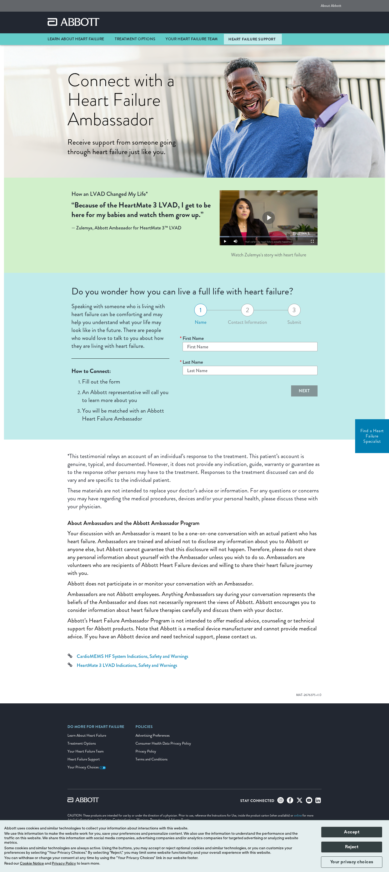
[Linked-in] (318, 801)
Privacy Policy (145, 751)
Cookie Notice (32, 863)
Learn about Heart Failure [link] (76, 38)
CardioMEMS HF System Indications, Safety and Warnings (132, 656)
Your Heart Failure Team (85, 751)
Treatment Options (81, 743)
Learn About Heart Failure (86, 735)
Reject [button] (351, 847)
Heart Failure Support (83, 759)
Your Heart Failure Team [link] (192, 38)
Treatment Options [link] (135, 38)
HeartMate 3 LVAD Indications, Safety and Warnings (127, 665)
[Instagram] (280, 801)
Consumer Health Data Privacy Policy (163, 743)
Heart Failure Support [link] (252, 39)
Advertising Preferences (152, 735)
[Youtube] (309, 801)
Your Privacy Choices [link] (83, 767)
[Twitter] (299, 801)
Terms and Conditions (151, 759)
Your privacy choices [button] (351, 862)
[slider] (269, 236)
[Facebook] (290, 801)
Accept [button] (351, 832)
